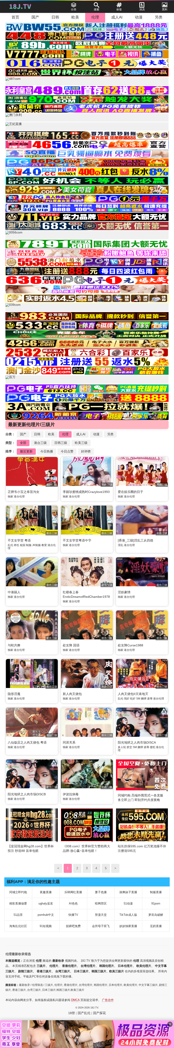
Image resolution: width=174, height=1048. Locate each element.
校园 (22, 545)
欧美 (75, 17)
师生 (16, 545)
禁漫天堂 (101, 914)
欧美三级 (81, 443)
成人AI (117, 17)
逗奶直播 (156, 926)
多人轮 (122, 747)
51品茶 (18, 914)
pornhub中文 (46, 914)
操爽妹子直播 (128, 892)
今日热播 (46, 451)
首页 (15, 17)
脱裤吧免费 (73, 926)
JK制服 (36, 545)
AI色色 (73, 903)
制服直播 (156, 892)
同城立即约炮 (18, 892)
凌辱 (149, 698)
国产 (35, 17)
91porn (155, 903)
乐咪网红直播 (73, 892)
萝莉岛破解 (155, 914)
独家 (10, 496)
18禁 (71, 1013)
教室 (44, 545)
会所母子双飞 (101, 926)
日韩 (55, 17)
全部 (23, 443)
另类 (158, 17)
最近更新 (26, 451)
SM (138, 698)
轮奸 (132, 698)
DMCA (75, 1000)
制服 (28, 545)
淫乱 (120, 545)
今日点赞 (67, 451)
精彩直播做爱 (18, 903)
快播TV (73, 914)
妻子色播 (101, 892)
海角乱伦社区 (18, 926)
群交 (129, 747)
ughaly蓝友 (46, 903)
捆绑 (143, 698)
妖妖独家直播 (128, 926)
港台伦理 (19, 496)
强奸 (126, 698)
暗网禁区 (101, 903)
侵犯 (152, 747)
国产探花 (99, 1013)
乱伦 (10, 545)
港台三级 (40, 443)
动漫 (139, 17)
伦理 (95, 17)
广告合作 (108, 1000)
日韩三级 (60, 443)
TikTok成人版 (128, 914)
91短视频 (46, 926)
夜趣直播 (46, 892)
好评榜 (86, 451)
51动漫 (128, 903)
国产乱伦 (84, 1013)
